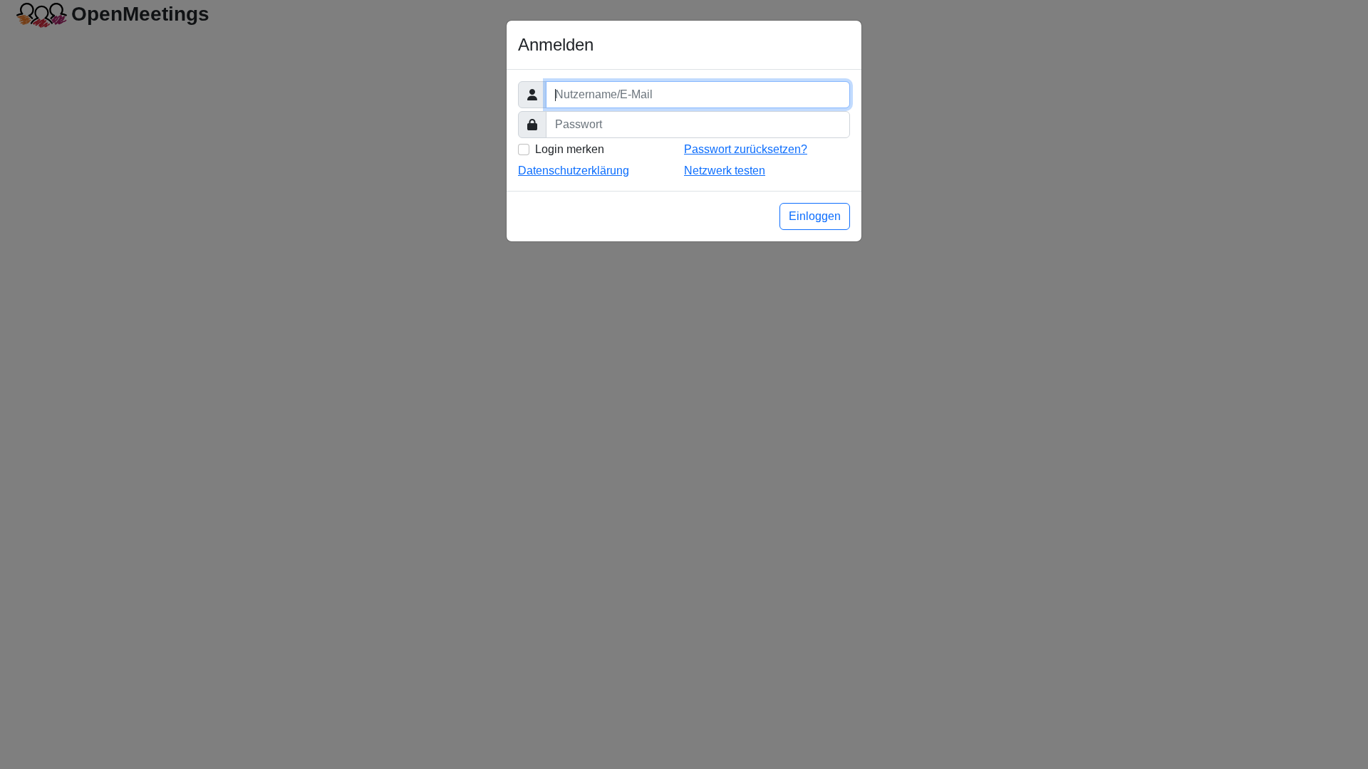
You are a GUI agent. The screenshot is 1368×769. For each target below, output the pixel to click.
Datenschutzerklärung (573, 170)
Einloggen (815, 216)
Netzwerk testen (724, 170)
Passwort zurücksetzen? (745, 149)
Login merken (569, 149)
